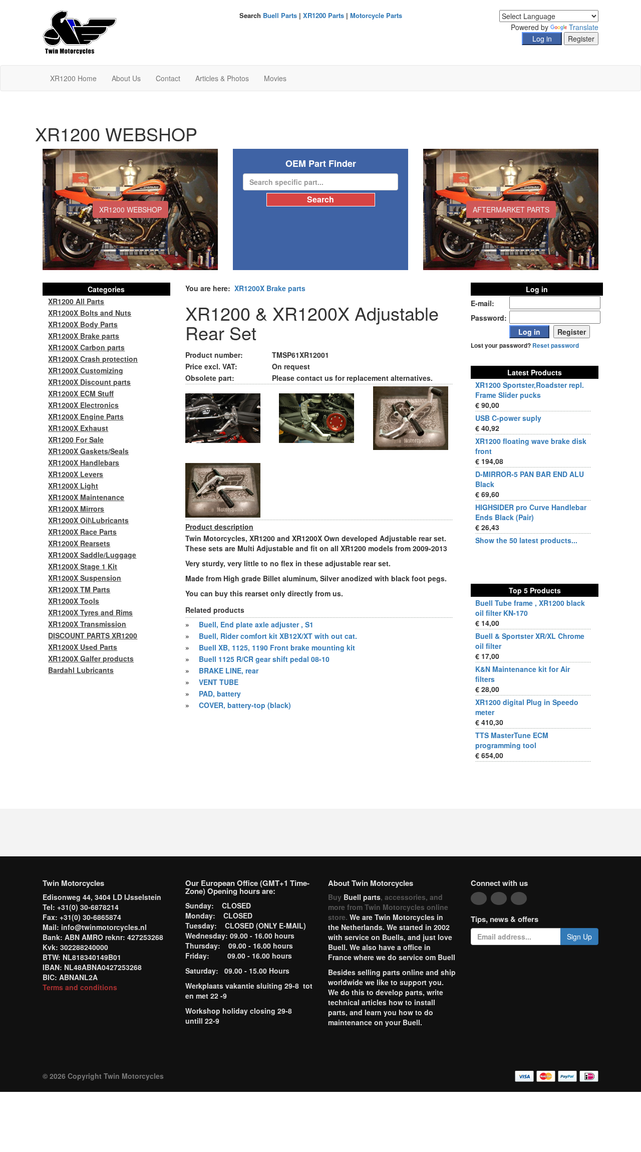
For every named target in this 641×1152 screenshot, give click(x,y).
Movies (275, 78)
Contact (168, 78)
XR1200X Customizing (85, 370)
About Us (126, 78)
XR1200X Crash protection (93, 359)
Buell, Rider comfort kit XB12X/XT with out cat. (278, 636)
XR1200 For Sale (76, 439)
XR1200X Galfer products (91, 658)
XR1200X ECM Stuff (81, 393)
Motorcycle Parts (376, 15)
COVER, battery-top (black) (245, 705)
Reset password (555, 345)
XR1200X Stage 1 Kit (82, 566)
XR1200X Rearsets (79, 543)
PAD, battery (220, 693)
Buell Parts (280, 15)
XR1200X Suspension (84, 578)
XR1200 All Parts (76, 301)
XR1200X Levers (75, 474)
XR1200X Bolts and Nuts (89, 313)
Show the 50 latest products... (526, 540)
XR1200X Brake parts (269, 288)
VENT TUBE (218, 682)
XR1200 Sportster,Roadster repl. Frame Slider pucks (529, 390)
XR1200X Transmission (87, 624)
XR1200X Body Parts (83, 324)
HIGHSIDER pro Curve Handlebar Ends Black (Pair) (530, 512)
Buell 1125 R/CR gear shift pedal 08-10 (264, 659)
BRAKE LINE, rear (228, 670)
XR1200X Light (73, 486)
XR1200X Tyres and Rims (90, 612)
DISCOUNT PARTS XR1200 (92, 635)
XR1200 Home (73, 78)
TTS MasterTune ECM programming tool (511, 740)
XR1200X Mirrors (76, 509)
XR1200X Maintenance (86, 497)
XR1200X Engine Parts (86, 416)
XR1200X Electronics (83, 405)
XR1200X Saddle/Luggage (92, 555)
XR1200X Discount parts (89, 382)
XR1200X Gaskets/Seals (88, 451)
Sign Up (579, 937)
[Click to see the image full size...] (222, 417)
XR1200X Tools (73, 601)
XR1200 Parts (323, 15)
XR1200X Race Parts (82, 532)
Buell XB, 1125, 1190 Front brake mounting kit (277, 647)
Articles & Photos (222, 78)
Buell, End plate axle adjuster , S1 (256, 624)
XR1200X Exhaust (78, 428)
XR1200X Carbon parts (86, 347)
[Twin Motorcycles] (80, 32)
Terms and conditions (80, 987)
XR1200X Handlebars (83, 462)
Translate (583, 27)
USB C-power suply (508, 418)
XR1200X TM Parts (79, 589)
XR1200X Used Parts (82, 647)
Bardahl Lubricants (81, 670)
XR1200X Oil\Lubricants (88, 520)
